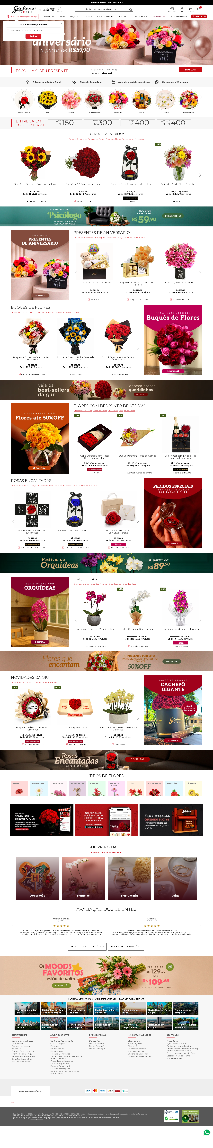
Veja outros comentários (87, 946)
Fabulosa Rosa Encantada (60, 485)
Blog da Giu (133, 1046)
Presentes (48, 17)
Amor (132, 201)
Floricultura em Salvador (77, 1011)
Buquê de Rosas (174, 1058)
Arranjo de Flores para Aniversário (132, 237)
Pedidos (191, 11)
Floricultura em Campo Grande (130, 1026)
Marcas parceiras (136, 1051)
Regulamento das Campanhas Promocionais (64, 1072)
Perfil (181, 11)
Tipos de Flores (105, 17)
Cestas (62, 17)
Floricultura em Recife (130, 1011)
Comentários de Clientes (139, 1056)
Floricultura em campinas (183, 1011)
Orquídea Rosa (129, 584)
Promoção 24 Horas (83, 411)
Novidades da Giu (30, 677)
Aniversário (118, 112)
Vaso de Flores (180, 201)
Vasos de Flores (182, 646)
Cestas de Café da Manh (178, 1056)
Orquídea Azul (114, 584)
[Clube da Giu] (106, 994)
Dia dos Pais (94, 1041)
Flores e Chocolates (78, 139)
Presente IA (172, 1041)
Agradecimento (77, 374)
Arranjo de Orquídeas (96, 646)
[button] (210, 42)
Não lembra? (101, 73)
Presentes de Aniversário (133, 139)
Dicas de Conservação (60, 1066)
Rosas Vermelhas (71, 312)
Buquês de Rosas (94, 112)
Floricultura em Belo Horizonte (185, 1026)
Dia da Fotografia (97, 1046)
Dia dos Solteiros (97, 1043)
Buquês (74, 17)
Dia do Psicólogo (97, 1048)
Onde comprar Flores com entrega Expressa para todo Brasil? (183, 1049)
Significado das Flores (177, 1043)
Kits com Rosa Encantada (85, 485)
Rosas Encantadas (182, 473)
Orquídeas (165, 112)
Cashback (172, 11)
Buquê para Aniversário (105, 237)
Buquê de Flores (188, 112)
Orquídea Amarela (99, 584)
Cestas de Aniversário (83, 237)
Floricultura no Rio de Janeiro (105, 1011)
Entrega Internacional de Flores (181, 1053)
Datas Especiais (139, 17)
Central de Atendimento (61, 1041)
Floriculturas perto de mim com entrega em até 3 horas (106, 998)
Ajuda (59, 11)
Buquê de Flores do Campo (139, 473)
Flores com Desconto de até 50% (109, 405)
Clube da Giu (158, 17)
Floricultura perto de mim (179, 1046)
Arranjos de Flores (96, 139)
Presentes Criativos (120, 548)
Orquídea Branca (81, 584)
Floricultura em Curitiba (103, 1026)
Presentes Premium (77, 744)
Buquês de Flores (30, 307)
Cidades (122, 17)
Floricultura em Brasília (156, 1026)
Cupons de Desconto (138, 1054)
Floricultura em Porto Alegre (159, 1011)
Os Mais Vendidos (106, 134)
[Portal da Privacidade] (171, 1113)
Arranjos (87, 17)
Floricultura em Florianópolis (77, 1026)
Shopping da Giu (178, 17)
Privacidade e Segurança (61, 1061)
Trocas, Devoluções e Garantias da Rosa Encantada (66, 1057)
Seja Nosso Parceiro (137, 1048)
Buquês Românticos (139, 300)
